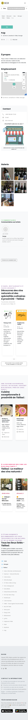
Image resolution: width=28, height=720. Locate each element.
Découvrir (9, 16)
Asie (14, 16)
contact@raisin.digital (9, 689)
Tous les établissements (16, 8)
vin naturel (17, 703)
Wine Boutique (8, 580)
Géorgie (20, 16)
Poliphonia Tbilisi (20, 323)
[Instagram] (1, 668)
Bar (7, 27)
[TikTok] (3, 668)
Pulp (5, 630)
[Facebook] (5, 668)
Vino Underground (9, 586)
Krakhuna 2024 (20, 500)
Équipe (3, 691)
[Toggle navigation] (25, 3)
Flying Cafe (7, 323)
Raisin (3, 16)
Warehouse (7, 597)
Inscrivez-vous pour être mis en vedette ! (14, 148)
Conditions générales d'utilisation (15, 691)
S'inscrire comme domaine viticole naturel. (15, 685)
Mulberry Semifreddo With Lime (6, 420)
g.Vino (5, 618)
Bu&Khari (21, 429)
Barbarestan (7, 615)
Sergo (4, 236)
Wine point (7, 609)
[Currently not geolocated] (24, 88)
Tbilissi (8, 18)
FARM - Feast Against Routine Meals (13, 603)
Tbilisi (3, 18)
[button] (14, 84)
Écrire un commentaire (9, 260)
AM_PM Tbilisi (7, 606)
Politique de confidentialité (8, 693)
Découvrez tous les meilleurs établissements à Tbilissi (14, 363)
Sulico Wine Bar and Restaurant (12, 571)
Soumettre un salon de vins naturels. (13, 687)
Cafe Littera (7, 577)
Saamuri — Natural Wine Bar (11, 574)
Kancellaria (7, 589)
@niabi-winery (6, 493)
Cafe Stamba (7, 600)
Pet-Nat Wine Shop (9, 595)
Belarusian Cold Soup (20, 419)
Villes (4, 8)
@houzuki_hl (20, 493)
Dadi (5, 624)
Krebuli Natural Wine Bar (10, 592)
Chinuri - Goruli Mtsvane (6, 499)
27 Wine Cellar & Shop (10, 583)
